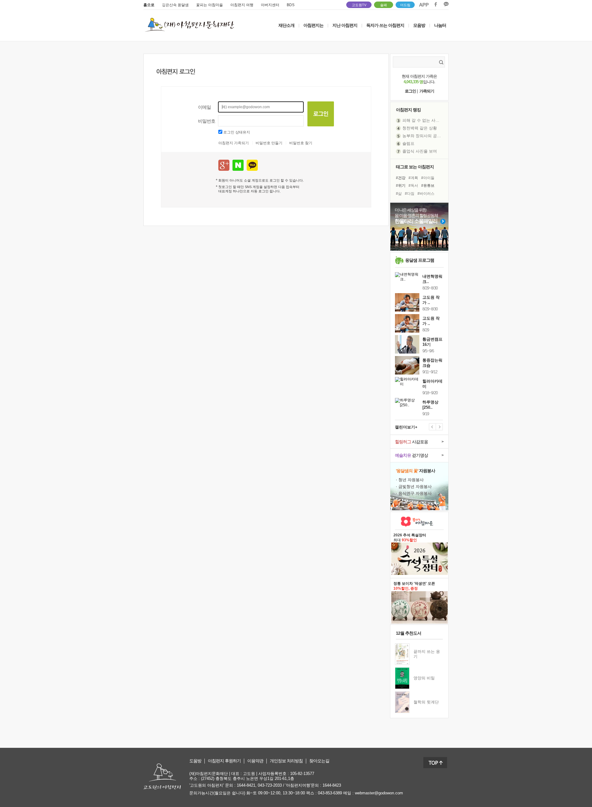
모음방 (419, 25)
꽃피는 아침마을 (209, 5)
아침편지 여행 (241, 5)
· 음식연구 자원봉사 (414, 493)
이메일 (204, 107)
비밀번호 (206, 121)
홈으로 (148, 5)
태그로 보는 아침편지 (415, 166)
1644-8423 (332, 785)
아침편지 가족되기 (233, 143)
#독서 (413, 185)
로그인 (410, 91)
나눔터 (440, 25)
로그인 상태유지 (236, 132)
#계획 (413, 178)
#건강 (400, 178)
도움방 (195, 761)
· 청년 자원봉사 (410, 479)
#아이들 (427, 178)
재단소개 (286, 25)
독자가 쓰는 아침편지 (385, 25)
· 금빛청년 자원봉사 (414, 486)
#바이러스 (425, 193)
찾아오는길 (319, 761)
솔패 (383, 5)
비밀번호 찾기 (300, 143)
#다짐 (409, 193)
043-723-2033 (270, 785)
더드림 (405, 5)
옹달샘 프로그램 (419, 260)
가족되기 (426, 91)
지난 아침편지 (344, 25)
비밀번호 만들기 (269, 143)
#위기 (400, 185)
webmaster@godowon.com (379, 793)
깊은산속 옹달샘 (175, 5)
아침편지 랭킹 (408, 109)
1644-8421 (246, 785)
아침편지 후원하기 (224, 761)
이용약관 (255, 761)
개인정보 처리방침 (286, 761)
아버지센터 (270, 5)
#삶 (399, 193)
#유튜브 (427, 185)
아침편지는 (313, 25)
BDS (290, 5)
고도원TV (359, 5)
